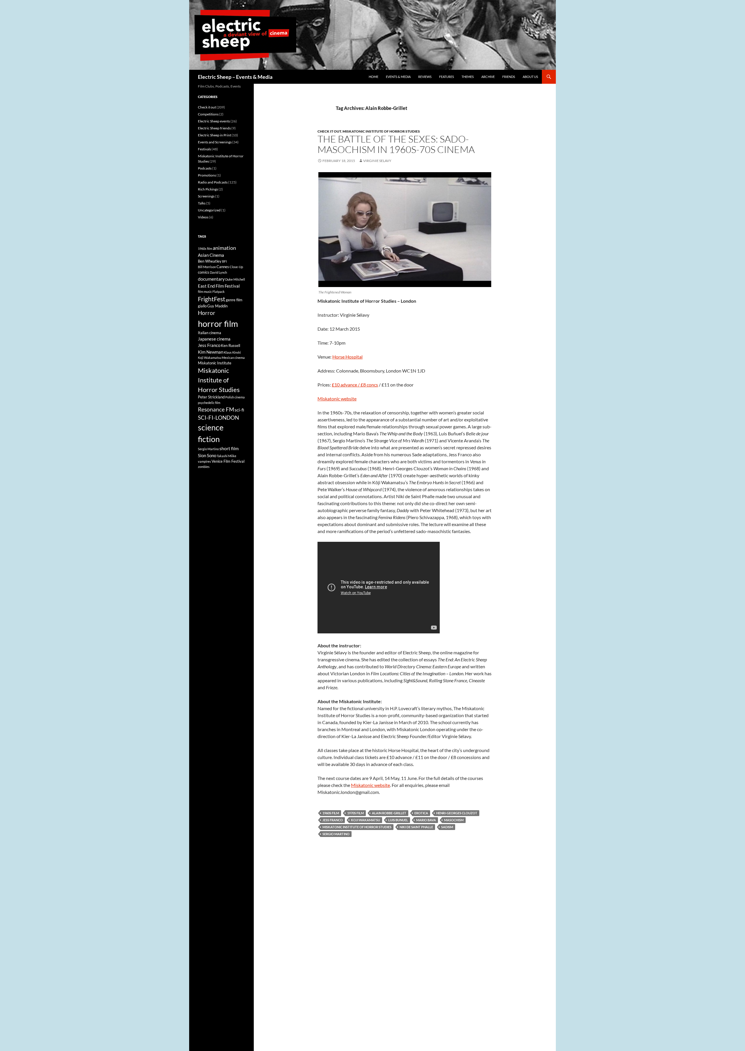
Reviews (425, 77)
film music (205, 291)
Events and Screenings (215, 142)
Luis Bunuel (398, 820)
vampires (204, 461)
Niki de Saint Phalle (416, 827)
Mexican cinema (233, 357)
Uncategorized (209, 210)
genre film (234, 300)
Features (446, 77)
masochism (454, 820)
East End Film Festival (219, 285)
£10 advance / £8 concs (355, 384)
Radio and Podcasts (213, 182)
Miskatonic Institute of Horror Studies (381, 131)
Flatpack (218, 291)
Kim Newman (210, 352)
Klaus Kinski (232, 352)
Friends (508, 77)
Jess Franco (332, 820)
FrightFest (211, 298)
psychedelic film (209, 403)
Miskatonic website (336, 398)
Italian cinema (209, 332)
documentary (211, 279)
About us (530, 77)
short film (229, 448)
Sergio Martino (336, 834)
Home (373, 77)
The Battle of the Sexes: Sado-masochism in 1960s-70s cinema (396, 144)
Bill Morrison (207, 267)
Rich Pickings (208, 189)
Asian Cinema (211, 255)
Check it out (329, 131)
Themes (468, 77)
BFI (224, 261)
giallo (202, 306)
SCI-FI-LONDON (218, 417)
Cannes (223, 266)
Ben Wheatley (209, 261)
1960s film (330, 813)
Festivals (204, 149)
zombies (204, 467)
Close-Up (236, 267)
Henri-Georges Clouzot (456, 813)
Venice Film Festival (228, 461)
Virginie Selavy (377, 160)
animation (224, 248)
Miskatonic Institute (214, 363)
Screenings (206, 196)
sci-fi (239, 409)
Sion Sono (207, 455)
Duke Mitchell (235, 279)
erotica (421, 813)
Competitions (208, 114)
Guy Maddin (217, 306)
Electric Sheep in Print (214, 135)
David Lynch (218, 272)
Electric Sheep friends (214, 128)
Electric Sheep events (214, 121)
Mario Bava (426, 820)
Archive (488, 77)
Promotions (207, 175)
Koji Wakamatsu (365, 820)
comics (203, 272)
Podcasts (205, 168)
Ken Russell (230, 345)
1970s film (355, 813)
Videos (203, 217)
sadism (447, 827)
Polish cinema (235, 397)
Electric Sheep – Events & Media (235, 77)
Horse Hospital (347, 356)
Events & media (398, 77)
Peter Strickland (211, 397)
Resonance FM (216, 409)
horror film (218, 323)
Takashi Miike (226, 456)
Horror (206, 313)
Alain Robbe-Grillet (389, 813)
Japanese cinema (214, 338)
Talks (201, 203)
